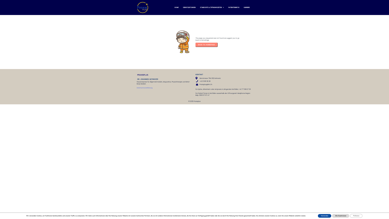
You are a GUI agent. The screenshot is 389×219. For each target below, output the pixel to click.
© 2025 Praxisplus (194, 101)
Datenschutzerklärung (144, 88)
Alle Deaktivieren (340, 216)
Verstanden (324, 216)
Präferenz (356, 216)
